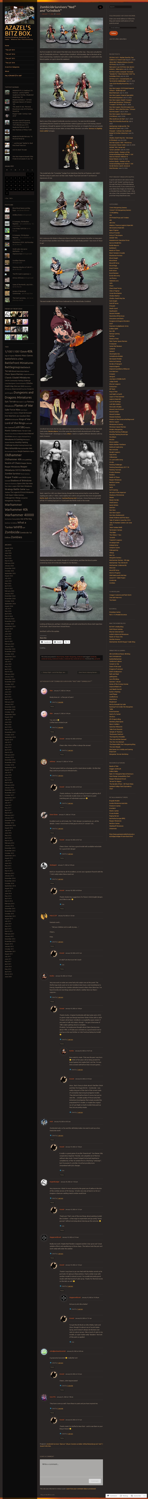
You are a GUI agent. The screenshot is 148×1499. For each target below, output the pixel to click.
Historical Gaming (115, 361)
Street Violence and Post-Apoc (119, 517)
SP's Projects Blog (115, 719)
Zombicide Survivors (79, 659)
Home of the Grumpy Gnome (118, 684)
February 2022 (9, 674)
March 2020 (9, 729)
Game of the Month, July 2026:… (23, 284)
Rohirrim (112, 485)
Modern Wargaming (70, 656)
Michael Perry (26, 436)
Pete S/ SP (53, 915)
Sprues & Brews (24, 210)
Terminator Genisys (115, 530)
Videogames (10, 498)
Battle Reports (114, 245)
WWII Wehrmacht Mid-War (117, 575)
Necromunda (11, 448)
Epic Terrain (10, 401)
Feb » (11, 198)
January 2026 (9, 566)
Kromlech (112, 808)
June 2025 (8, 581)
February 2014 (9, 903)
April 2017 (8, 810)
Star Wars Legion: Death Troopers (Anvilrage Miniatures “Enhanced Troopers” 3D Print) (120, 102)
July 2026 (8, 550)
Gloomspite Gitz (114, 354)
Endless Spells (113, 328)
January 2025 (9, 593)
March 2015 (9, 871)
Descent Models (114, 313)
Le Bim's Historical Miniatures (118, 634)
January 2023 (9, 646)
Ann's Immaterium (115, 656)
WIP (24, 527)
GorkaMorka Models (116, 356)
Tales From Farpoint (115, 729)
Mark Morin (113, 699)
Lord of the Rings (15, 423)
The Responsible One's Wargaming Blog (122, 744)
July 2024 (8, 608)
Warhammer (13, 504)
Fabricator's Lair (21, 402)
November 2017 (10, 792)
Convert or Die (114, 664)
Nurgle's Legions (114, 452)
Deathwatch (113, 311)
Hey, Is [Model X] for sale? (13, 75)
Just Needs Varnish (115, 689)
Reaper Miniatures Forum (117, 779)
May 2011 (8, 961)
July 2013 (8, 921)
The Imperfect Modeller (117, 737)
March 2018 (9, 782)
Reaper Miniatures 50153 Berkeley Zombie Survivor (18, 470)
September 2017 (10, 797)
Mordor (111, 439)
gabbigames (113, 676)
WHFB (18, 527)
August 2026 (9, 548)
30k (110, 215)
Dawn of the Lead (115, 666)
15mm (23, 351)
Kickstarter (14, 419)
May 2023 (8, 636)
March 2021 (9, 699)
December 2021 (10, 679)
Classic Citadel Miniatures (17, 377)
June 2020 (8, 722)
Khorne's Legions (114, 384)
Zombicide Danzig (46, 659)
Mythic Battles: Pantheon (117, 444)
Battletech (112, 248)
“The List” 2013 (10, 50)
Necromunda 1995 (25, 448)
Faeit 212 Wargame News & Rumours (121, 774)
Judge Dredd (113, 381)
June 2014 (8, 893)
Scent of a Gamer (115, 714)
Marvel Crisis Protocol (11, 433)
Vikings (17, 498)
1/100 (8, 351)
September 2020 (10, 714)
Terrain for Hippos (115, 781)
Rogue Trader (11, 477)
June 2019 (8, 745)
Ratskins (112, 475)
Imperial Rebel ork (115, 686)
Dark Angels (113, 301)
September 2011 (10, 951)
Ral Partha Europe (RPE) (117, 818)
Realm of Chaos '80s (116, 637)
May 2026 (8, 555)
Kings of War (25, 419)
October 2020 (9, 712)
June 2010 (8, 966)
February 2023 (9, 644)
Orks (23, 459)
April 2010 (8, 971)
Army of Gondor (114, 233)
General (111, 351)
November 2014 (10, 881)
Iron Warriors (10, 416)
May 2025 (8, 583)
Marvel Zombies (114, 414)
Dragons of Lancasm (116, 669)
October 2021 (9, 684)
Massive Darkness (115, 417)
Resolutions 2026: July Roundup (23, 242)
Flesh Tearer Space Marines (118, 341)
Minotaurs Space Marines (117, 427)
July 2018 (8, 772)
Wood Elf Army (114, 570)
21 (23, 185)
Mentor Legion (17, 436)
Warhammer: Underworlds (117, 565)
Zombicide (12, 532)
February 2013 (9, 934)
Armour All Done (18, 278)
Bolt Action (113, 270)
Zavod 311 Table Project (117, 578)
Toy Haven (112, 600)
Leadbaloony (113, 697)
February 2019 (9, 755)
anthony (52, 761)
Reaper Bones (26, 463)
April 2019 (8, 750)
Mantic (27, 427)
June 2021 (8, 692)
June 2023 (8, 634)
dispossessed (16, 389)
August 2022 (9, 659)
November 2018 (10, 762)
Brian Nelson (24, 371)
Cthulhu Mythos (114, 296)
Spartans (112, 507)
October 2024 (9, 601)
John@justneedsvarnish (58, 1351)
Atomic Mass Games (24, 355)
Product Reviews (114, 472)
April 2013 (8, 929)
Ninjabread (113, 702)
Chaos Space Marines (14, 374)
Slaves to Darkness (11, 483)
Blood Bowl (113, 260)
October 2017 (9, 795)
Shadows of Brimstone (21, 480)
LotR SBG (19, 427)
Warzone (112, 567)
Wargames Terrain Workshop (118, 754)
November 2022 (10, 651)
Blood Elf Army (114, 263)
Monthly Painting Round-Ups (22, 445)
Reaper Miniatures (12, 467)
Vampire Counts (114, 547)
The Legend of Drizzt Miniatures (22, 492)
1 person (70, 750)
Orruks (111, 462)
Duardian (24, 389)
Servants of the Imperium (117, 492)
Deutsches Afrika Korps (116, 316)
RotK (20, 477)
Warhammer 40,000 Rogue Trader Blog (122, 642)
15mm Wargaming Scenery (118, 207)
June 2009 (8, 976)
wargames (24, 498)
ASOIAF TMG (113, 238)
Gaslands (112, 349)
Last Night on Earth (115, 394)
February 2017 (9, 815)
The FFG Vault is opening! (21, 274)
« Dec (6, 198)
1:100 (15, 351)
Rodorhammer (114, 711)
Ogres (32, 451)
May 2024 (8, 611)
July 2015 (8, 860)
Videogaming (113, 550)
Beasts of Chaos (114, 250)
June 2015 (8, 863)
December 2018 (10, 760)
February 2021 (9, 702)
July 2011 (8, 956)
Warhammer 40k (16, 509)
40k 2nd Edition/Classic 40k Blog (119, 654)
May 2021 (8, 694)
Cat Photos (113, 278)
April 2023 (8, 639)
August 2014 (9, 888)
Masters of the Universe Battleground (121, 419)
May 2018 (8, 777)
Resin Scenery (25, 474)
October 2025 (9, 571)
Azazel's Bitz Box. (18, 30)
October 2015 (9, 853)
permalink (97, 659)
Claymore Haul (17, 254)
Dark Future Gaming (115, 629)
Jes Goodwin (21, 416)
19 (15, 185)
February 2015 (9, 873)
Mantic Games (11, 431)
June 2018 (8, 775)
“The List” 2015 (10, 58)
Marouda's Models (115, 407)
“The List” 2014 (10, 54)
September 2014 (10, 886)
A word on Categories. (12, 67)
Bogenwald (27, 215)
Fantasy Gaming (114, 333)
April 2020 (8, 727)
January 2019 (9, 757)
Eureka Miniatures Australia (118, 803)
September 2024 (10, 603)
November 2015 (10, 850)
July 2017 (8, 802)
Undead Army (113, 545)
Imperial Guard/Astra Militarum (119, 369)
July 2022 (8, 661)
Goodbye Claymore (19, 260)
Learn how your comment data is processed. (81, 1489)
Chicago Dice (28, 293)
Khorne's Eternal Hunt (116, 632)
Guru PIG (53, 1397)
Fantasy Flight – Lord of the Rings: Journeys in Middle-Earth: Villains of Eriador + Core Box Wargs (54, 672)
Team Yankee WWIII (115, 527)
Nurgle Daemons (24, 451)
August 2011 (9, 954)
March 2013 (9, 931)
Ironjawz (112, 374)
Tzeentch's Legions (115, 540)
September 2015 (10, 855)
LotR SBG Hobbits (115, 404)
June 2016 (8, 833)
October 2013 (9, 913)
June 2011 (8, 959)
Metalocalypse (53, 431)
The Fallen (112, 532)
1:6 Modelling (113, 212)
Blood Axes (16, 371)
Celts (111, 283)
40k (30, 351)
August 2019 (9, 739)
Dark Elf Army (113, 303)
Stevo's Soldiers (114, 724)
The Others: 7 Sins (115, 535)
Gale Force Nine (12, 409)
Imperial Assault (25, 413)
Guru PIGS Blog (114, 679)
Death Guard (113, 308)
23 (32, 185)
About (7, 71)
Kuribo (52, 976)
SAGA (24, 477)
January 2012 (9, 946)
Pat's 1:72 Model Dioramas (118, 614)
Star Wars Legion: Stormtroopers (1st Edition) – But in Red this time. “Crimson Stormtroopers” (122, 109)
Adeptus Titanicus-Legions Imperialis (121, 225)
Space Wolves (113, 505)
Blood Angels (113, 258)
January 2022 (9, 676)
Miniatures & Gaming (14, 439)
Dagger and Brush (115, 769)
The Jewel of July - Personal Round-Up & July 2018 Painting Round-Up (22, 109)
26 (15, 189)
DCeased (112, 306)
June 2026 (8, 553)
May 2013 (8, 926)
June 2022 (8, 664)
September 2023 (10, 626)
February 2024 (9, 618)
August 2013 (9, 918)
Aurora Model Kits (115, 243)
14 (23, 181)
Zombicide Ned (68, 659)
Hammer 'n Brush (115, 681)
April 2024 (8, 613)
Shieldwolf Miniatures (116, 826)
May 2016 (8, 835)
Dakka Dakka (113, 771)
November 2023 (10, 621)
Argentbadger (54, 1182)
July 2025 (8, 578)
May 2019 (8, 747)
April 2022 (8, 669)
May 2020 (8, 724)
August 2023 (9, 629)
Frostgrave (112, 344)
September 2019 (10, 737)
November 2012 (10, 941)
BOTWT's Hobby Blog (116, 626)
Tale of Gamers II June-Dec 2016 (119, 520)
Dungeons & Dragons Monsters (119, 321)
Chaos (111, 286)
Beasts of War (114, 766)
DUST (111, 323)
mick (51, 1121)
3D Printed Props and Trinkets (119, 217)
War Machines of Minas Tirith (22, 130)
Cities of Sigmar (114, 291)
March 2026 (9, 561)
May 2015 (8, 865)
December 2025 (10, 568)
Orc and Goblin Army (116, 459)
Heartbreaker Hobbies (11, 413)
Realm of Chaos (13, 463)
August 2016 (9, 828)
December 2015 (10, 848)
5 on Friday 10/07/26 (19, 228)
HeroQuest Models (115, 359)
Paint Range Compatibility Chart (119, 776)
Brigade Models (114, 800)
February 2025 (9, 591)
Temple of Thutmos (115, 732)
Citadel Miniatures (28, 374)
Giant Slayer (23, 410)
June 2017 (8, 805)
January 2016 (9, 845)
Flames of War (23, 405)
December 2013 (10, 908)
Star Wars (29, 483)
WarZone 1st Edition (11, 523)
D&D (18, 386)
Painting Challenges (115, 464)
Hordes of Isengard (115, 364)
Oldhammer (13, 455)
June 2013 (8, 923)
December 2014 (10, 878)
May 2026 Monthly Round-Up (118, 121)
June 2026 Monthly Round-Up (119, 83)
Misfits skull (44, 498)
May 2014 (8, 896)
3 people (60, 727)
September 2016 (10, 825)
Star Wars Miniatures (24, 486)
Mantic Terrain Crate (24, 431)
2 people (60, 702)
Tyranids (112, 537)
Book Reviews (113, 273)
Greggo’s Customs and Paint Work (120, 595)
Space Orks (21, 483)
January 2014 (9, 906)
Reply (52, 706)
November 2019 (10, 732)
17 (7, 185)
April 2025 (8, 586)
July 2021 (8, 689)
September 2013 (10, 916)
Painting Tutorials (115, 470)
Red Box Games (114, 482)
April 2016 (8, 838)
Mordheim (112, 437)
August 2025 (9, 576)
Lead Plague (113, 694)
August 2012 (9, 944)
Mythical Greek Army (116, 447)
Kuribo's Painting (114, 692)
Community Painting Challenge (20, 380)
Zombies (16, 537)
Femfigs (111, 336)
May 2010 (8, 969)
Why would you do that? (117, 119)
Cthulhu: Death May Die (117, 298)
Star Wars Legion (11, 486)
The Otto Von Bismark (116, 742)
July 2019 (8, 742)
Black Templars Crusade (117, 253)
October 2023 (9, 624)
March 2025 (9, 588)
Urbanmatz (113, 828)
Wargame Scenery (115, 557)
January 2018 (9, 787)
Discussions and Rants (116, 318)
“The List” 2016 (10, 62)
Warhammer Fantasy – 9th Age (119, 560)
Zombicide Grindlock (57, 659)
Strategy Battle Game (15, 489)
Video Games (18, 495)
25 (11, 189)
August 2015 (9, 858)
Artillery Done (17, 215)
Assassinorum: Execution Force (119, 240)
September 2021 (10, 687)
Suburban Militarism (115, 726)
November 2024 (10, 598)
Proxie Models (114, 813)
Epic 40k (112, 331)
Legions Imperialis (115, 399)
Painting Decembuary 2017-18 (119, 467)
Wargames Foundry (13, 501)
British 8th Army (114, 275)
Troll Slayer (9, 495)
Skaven (111, 497)
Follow (113, 33)
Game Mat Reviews (115, 346)
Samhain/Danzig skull (69, 498)
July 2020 (8, 719)
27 (19, 189)
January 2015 (9, 876)
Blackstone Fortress (115, 255)
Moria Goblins (113, 442)
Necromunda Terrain (11, 451)
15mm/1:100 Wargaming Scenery (120, 210)
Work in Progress (114, 573)
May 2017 (8, 808)
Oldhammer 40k (13, 459)
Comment (95, 1481)
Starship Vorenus (114, 639)
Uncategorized (114, 542)
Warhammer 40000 (19, 515)
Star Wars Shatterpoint (116, 515)
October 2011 (9, 949)
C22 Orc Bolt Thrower (20, 150)
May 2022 (8, 666)
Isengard (112, 376)
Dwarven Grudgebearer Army (118, 326)
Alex (51, 690)
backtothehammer (115, 659)
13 (19, 181)
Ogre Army (113, 454)
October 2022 (9, 654)
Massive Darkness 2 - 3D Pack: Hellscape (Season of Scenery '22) (22, 102)
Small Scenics (113, 502)
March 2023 (9, 641)
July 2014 (8, 891)
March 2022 (9, 671)
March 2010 (9, 974)
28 (100, 7)
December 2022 (10, 649)
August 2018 (9, 770)
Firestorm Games (114, 806)
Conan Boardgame (10, 383)
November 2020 (10, 709)
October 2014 (9, 883)
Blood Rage (113, 265)
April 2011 (8, 964)
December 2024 (10, 596)
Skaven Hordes (114, 500)
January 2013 (9, 936)
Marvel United (23, 433)
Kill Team (112, 389)
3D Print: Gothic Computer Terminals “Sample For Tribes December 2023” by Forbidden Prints (122, 74)
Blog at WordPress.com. (48, 1494)
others (69, 434)
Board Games (60, 656)
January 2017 (9, 818)
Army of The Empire (116, 235)
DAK (22, 386)
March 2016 (9, 840)
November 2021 (10, 681)
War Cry (111, 555)
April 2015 (8, 868)
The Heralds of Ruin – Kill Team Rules (121, 784)
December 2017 (10, 790)
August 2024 (9, 606)
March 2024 (9, 616)
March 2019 (9, 752)
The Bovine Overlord (116, 734)
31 (7, 193)
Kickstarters (113, 386)
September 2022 (10, 656)
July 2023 (8, 631)
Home (7, 45)
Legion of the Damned (116, 396)
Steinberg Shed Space (116, 721)
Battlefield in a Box (14, 359)
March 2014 (9, 901)
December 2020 (10, 707)
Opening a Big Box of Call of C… (23, 267)
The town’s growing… (20, 298)
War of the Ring (26, 519)
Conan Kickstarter (21, 383)
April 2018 (8, 780)
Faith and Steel (114, 674)
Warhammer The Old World (118, 563)
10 (7, 181)
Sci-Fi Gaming (113, 490)
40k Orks (112, 223)
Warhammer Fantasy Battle (12, 519)
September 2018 (10, 767)
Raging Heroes (114, 816)
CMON (7, 380)
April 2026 (8, 558)
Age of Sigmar (10, 355)
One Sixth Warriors (115, 597)
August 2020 (9, 717)
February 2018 (9, 785)
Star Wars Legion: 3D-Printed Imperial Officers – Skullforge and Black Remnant (121, 91)
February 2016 (9, 843)
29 (28, 189)
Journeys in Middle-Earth (117, 379)
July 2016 (8, 830)
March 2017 (9, 813)
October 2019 (9, 734)
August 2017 (9, 800)
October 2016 (9, 823)
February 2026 (9, 563)
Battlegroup (12, 367)
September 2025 (10, 573)
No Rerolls (18, 244)
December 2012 (10, 939)
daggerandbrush (55, 1237)
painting (28, 460)
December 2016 (10, 820)
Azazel (58, 14)
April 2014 (8, 898)
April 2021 (8, 697)
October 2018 (9, 765)
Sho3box (112, 716)
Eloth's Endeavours (115, 671)
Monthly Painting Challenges (118, 432)
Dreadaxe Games (114, 612)
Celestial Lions (114, 281)
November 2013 (10, 911)
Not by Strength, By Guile (117, 704)
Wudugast (53, 865)
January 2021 (9, 704)
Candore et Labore (115, 661)
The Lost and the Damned (117, 739)
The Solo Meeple (114, 747)
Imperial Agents (114, 366)
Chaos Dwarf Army (115, 288)
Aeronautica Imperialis (116, 227)
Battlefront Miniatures (19, 362)
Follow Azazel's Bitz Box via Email (122, 16)
